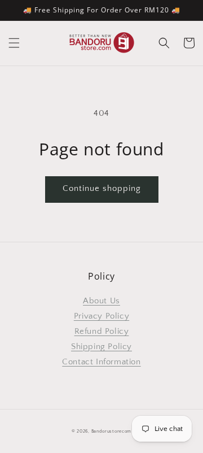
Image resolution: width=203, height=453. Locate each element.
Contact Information (101, 362)
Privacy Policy (101, 316)
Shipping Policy (101, 346)
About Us (101, 301)
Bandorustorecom (111, 431)
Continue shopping (102, 188)
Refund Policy (101, 331)
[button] (14, 43)
